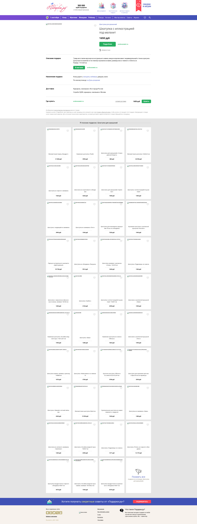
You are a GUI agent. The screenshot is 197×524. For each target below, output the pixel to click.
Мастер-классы (119, 17)
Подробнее (107, 44)
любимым (93, 77)
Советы (129, 17)
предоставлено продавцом (62, 110)
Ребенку (91, 18)
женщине (86, 77)
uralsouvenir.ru (123, 44)
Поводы (101, 17)
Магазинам (100, 509)
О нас (99, 514)
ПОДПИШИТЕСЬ (142, 502)
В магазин (79, 68)
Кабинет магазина (51, 516)
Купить (146, 101)
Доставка (100, 520)
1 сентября (54, 18)
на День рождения (93, 80)
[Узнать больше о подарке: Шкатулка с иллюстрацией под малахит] (71, 24)
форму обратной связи (104, 112)
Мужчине (73, 18)
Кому (64, 18)
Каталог (108, 17)
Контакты (100, 517)
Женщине (83, 18)
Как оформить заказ (103, 512)
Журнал (136, 17)
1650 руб (136, 101)
